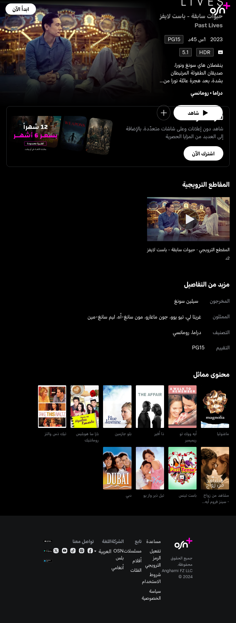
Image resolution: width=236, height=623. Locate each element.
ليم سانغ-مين (101, 316)
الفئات (136, 569)
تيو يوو (177, 316)
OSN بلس (118, 554)
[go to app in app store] (47, 541)
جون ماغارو (157, 316)
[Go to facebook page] (90, 551)
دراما (218, 92)
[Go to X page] (56, 551)
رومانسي (200, 92)
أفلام (137, 560)
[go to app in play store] (47, 551)
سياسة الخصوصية (151, 594)
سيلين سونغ (186, 300)
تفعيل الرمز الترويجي (153, 557)
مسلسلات (133, 550)
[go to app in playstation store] (47, 560)
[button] (20, 9)
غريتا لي (193, 316)
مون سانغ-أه (130, 316)
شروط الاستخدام (151, 577)
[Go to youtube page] (64, 551)
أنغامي (117, 567)
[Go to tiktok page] (73, 551)
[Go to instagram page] (81, 551)
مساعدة (153, 541)
